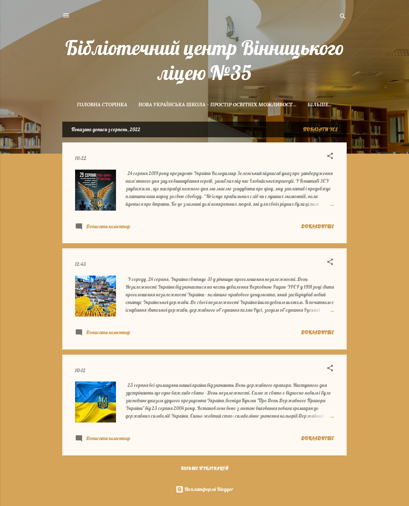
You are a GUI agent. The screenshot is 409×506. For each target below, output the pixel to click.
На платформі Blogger (208, 489)
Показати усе (320, 129)
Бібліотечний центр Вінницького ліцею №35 (204, 60)
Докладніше (317, 226)
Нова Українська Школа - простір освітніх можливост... (217, 104)
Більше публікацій (204, 468)
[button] (330, 157)
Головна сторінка (102, 104)
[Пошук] (343, 17)
